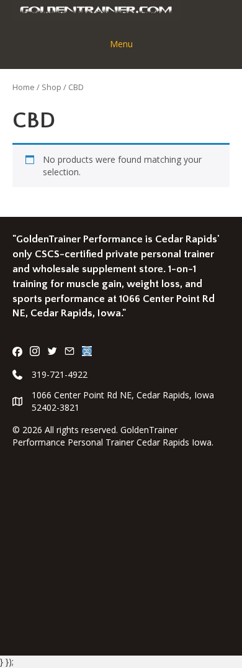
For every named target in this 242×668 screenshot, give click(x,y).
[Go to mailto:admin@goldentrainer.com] (69, 352)
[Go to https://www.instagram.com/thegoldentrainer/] (35, 352)
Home (23, 87)
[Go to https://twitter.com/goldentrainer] (52, 352)
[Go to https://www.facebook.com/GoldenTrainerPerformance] (17, 352)
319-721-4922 (59, 374)
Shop (51, 87)
